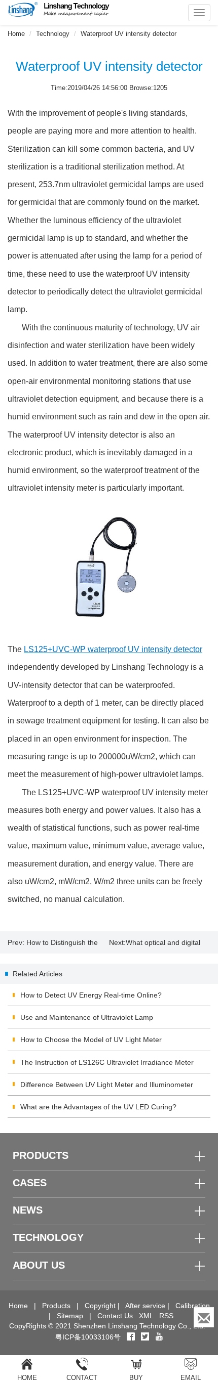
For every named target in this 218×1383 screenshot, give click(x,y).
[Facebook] (131, 1337)
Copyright (100, 1306)
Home (16, 33)
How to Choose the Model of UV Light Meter (91, 1039)
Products (56, 1306)
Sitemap (70, 1316)
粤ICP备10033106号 (88, 1337)
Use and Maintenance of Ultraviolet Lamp (86, 1017)
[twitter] (146, 1337)
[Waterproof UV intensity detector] (109, 568)
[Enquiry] (204, 1317)
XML (146, 1316)
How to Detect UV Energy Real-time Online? (91, 995)
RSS (166, 1316)
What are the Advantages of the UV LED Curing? (98, 1107)
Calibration (192, 1306)
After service (145, 1306)
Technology (52, 33)
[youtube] (159, 1337)
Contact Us (115, 1316)
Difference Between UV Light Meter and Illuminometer (106, 1085)
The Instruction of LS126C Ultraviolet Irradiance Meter (107, 1062)
